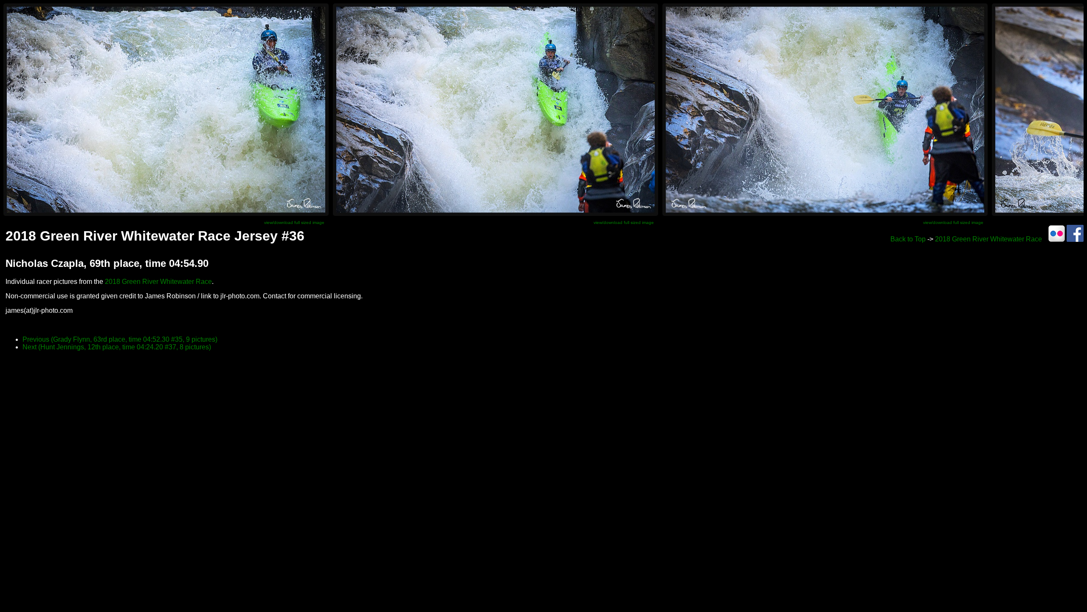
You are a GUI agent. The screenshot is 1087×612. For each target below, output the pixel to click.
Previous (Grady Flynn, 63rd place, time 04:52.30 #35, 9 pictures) (120, 339)
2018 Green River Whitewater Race (988, 239)
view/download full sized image (294, 222)
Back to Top (908, 239)
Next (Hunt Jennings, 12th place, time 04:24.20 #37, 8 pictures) (117, 347)
